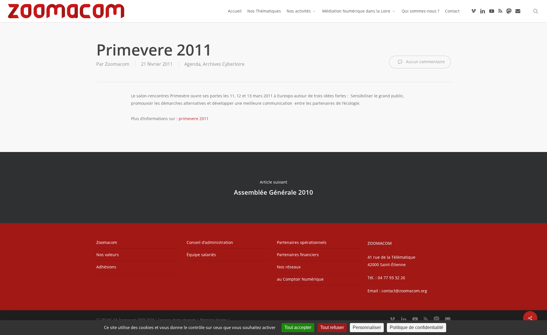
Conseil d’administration (210, 242)
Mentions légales (213, 319)
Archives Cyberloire (223, 64)
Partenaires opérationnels (301, 242)
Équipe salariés (201, 254)
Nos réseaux (289, 267)
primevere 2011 (194, 118)
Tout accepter (297, 327)
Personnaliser (367, 327)
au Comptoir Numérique (300, 279)
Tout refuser (332, 327)
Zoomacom (117, 64)
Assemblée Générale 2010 (273, 187)
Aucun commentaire (425, 61)
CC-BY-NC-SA (107, 319)
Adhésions (106, 267)
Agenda (192, 64)
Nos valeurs (107, 254)
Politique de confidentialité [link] (416, 327)
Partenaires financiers (298, 254)
